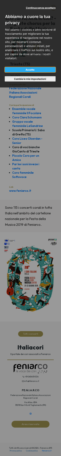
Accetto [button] (30, 69)
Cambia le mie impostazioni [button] (30, 78)
